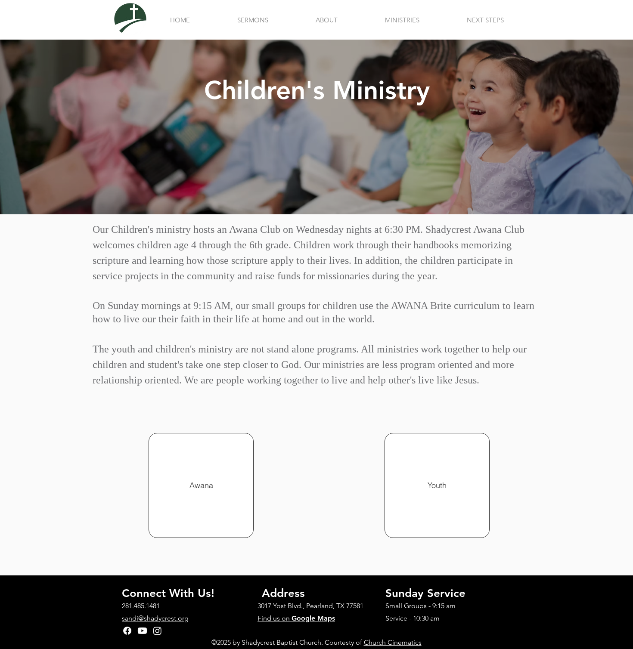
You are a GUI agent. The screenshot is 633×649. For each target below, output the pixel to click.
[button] (326, 20)
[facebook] (127, 630)
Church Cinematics (393, 642)
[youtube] (142, 630)
